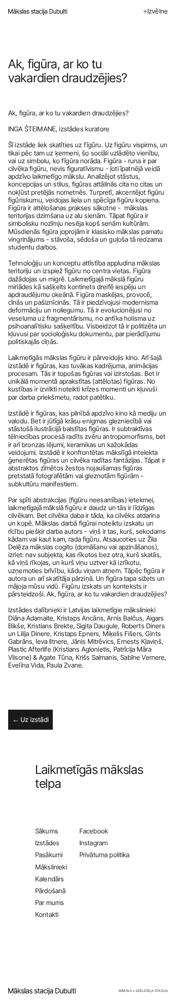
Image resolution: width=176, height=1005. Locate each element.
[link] (43, 991)
